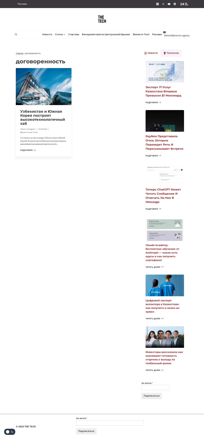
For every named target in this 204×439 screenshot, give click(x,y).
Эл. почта (147, 383)
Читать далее (154, 267)
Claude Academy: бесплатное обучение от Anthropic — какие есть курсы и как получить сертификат (162, 253)
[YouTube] (169, 4)
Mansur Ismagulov (28, 129)
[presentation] (43, 86)
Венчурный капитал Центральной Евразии (106, 34)
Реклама (22, 3)
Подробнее (28, 150)
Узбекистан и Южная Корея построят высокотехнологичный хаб (42, 117)
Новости (47, 34)
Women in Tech (141, 34)
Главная (19, 53)
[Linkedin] (174, 4)
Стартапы (73, 34)
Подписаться (152, 396)
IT (37, 98)
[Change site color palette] (9, 432)
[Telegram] (163, 4)
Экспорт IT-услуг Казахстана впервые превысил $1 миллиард (163, 91)
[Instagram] (157, 4)
